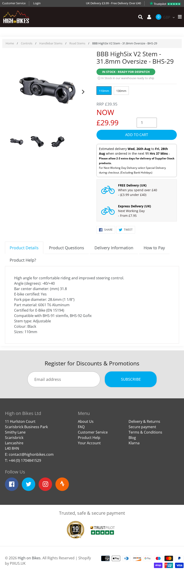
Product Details (24, 247)
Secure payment (142, 426)
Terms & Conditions (145, 432)
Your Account (89, 442)
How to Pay (154, 247)
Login (37, 3)
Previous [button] (11, 91)
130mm (121, 91)
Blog (132, 437)
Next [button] (83, 91)
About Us (86, 421)
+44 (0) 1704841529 (25, 460)
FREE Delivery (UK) (132, 185)
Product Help (89, 437)
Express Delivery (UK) (134, 206)
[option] (47, 90)
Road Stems (77, 43)
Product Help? (23, 260)
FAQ (81, 426)
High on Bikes (29, 557)
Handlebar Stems (50, 43)
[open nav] (179, 17)
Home (10, 43)
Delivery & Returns (144, 421)
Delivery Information (113, 247)
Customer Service (14, 3)
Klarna (134, 442)
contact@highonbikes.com (31, 454)
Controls (26, 43)
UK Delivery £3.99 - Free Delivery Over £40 (113, 3)
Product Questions (66, 247)
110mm (104, 91)
